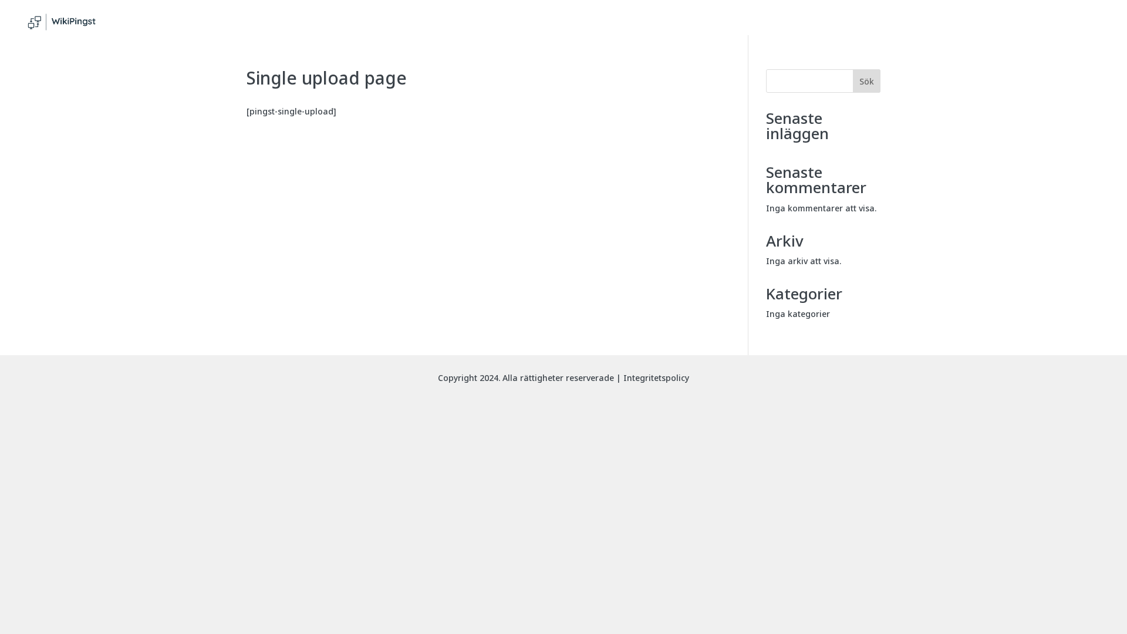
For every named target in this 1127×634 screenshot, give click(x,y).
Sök (866, 81)
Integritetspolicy (656, 377)
